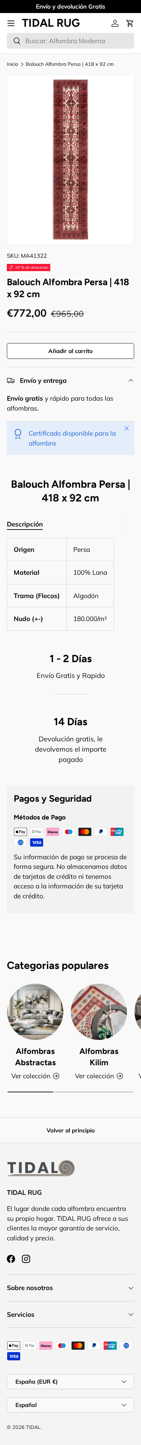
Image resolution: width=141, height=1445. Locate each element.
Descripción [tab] (25, 524)
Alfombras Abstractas (35, 1056)
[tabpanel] (70, 584)
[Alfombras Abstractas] (35, 1012)
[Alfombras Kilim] (99, 1012)
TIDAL (33, 1427)
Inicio (12, 64)
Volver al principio (71, 1130)
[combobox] (70, 41)
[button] (130, 23)
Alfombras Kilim (98, 1056)
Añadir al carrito (70, 350)
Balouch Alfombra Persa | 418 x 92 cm (70, 64)
